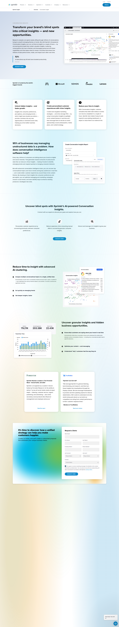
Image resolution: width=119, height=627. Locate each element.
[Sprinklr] (12, 5)
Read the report (41, 408)
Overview (36, 9)
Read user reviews (77, 408)
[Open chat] (115, 623)
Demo (107, 5)
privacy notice (89, 469)
